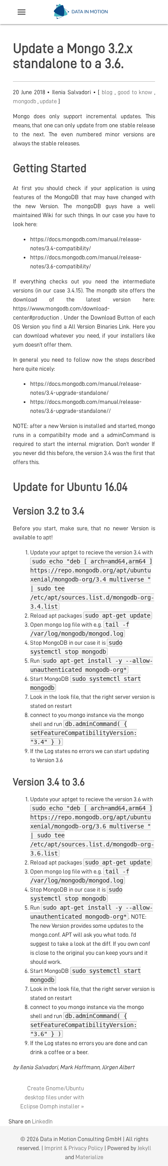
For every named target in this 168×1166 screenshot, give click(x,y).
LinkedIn (42, 1121)
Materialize (89, 1157)
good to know (136, 92)
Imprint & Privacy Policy (73, 1148)
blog (108, 92)
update (49, 101)
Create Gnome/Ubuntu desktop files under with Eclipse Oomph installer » (52, 1097)
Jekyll (144, 1148)
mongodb (25, 101)
